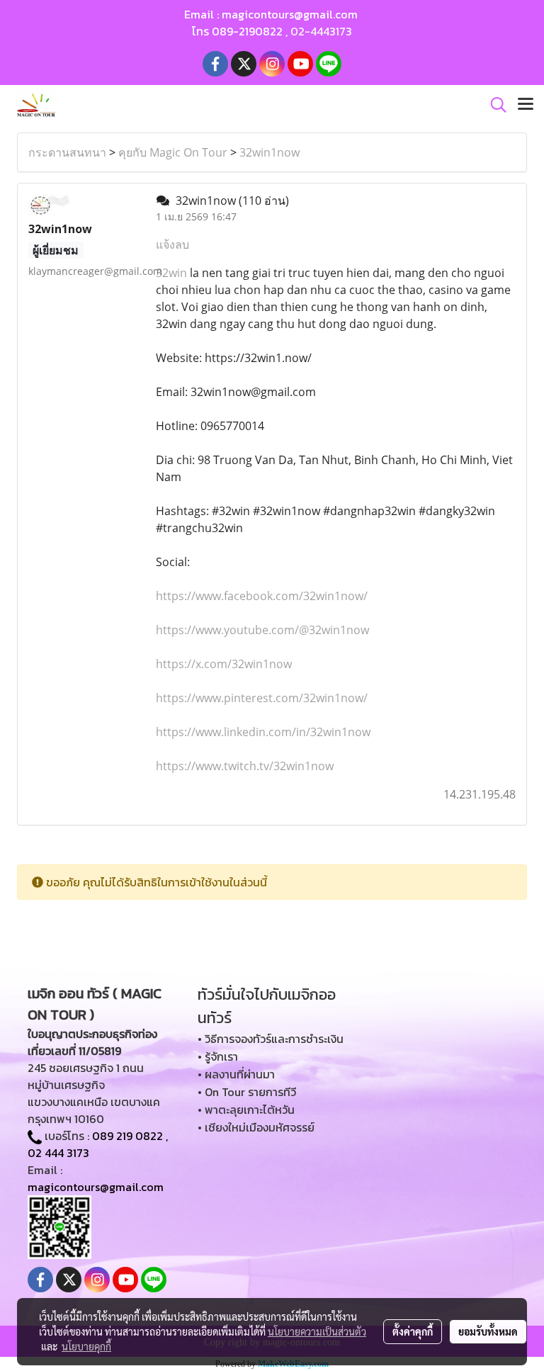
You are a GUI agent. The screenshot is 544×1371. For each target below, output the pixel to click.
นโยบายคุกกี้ (86, 1346)
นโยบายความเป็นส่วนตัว (317, 1331)
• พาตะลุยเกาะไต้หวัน (246, 1109)
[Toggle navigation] (525, 104)
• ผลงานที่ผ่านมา (236, 1074)
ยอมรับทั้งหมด (488, 1331)
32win (171, 273)
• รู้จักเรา (218, 1056)
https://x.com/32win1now (224, 664)
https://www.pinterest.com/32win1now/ (262, 698)
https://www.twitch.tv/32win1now (245, 766)
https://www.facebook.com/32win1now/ (262, 596)
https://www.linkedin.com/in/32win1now (263, 732)
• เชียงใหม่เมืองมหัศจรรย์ (256, 1127)
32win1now (269, 152)
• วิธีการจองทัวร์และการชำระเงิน (271, 1038)
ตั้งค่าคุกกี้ (412, 1331)
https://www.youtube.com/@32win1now (262, 630)
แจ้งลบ (172, 244)
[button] (494, 105)
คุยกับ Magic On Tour (172, 152)
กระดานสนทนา (67, 152)
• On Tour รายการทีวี (247, 1091)
